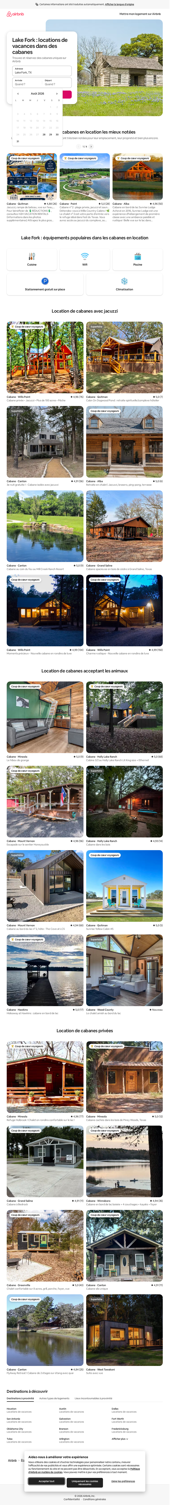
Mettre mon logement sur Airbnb (140, 14)
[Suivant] (91, 146)
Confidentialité (72, 1499)
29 (50, 134)
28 (44, 134)
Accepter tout (46, 1481)
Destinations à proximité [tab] (20, 1398)
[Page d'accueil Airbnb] (15, 14)
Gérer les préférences (123, 1481)
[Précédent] (78, 146)
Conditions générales (94, 1499)
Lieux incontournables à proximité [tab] (93, 1398)
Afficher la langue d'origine (119, 4)
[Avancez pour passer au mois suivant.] (57, 94)
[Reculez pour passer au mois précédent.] (18, 94)
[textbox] (27, 84)
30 (57, 134)
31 (18, 141)
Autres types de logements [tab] (54, 1398)
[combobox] (42, 72)
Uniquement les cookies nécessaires (85, 1483)
